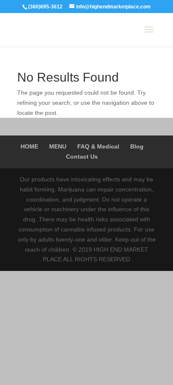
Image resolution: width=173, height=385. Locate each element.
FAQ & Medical (98, 146)
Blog (137, 146)
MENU (57, 146)
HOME (29, 146)
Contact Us (82, 156)
